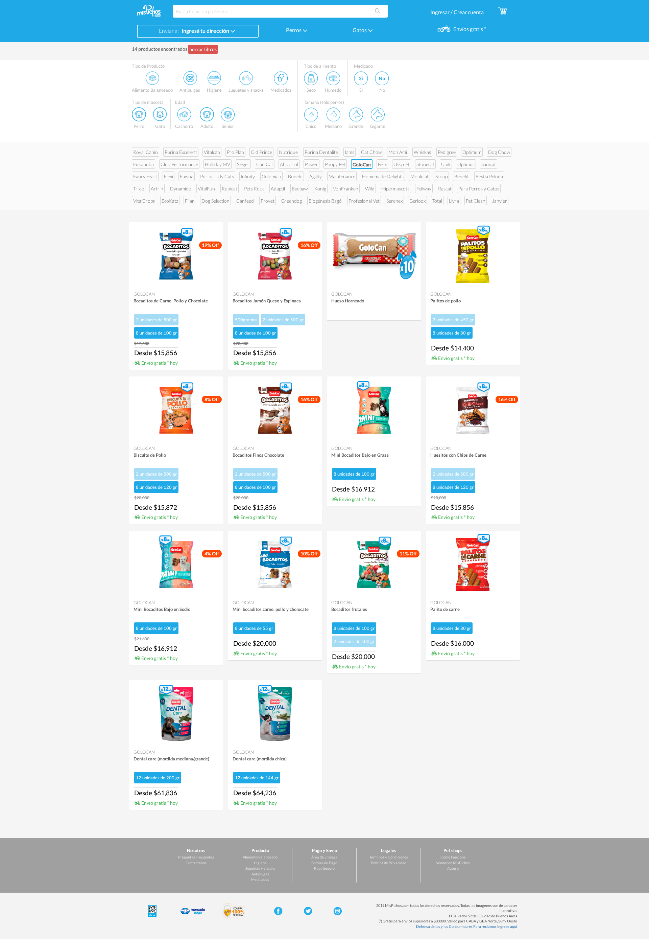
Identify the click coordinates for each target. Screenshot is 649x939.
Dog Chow (499, 152)
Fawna (186, 176)
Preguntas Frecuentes (196, 857)
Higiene (260, 863)
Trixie (138, 188)
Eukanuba (143, 164)
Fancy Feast (145, 176)
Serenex (394, 201)
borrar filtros (203, 49)
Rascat (445, 188)
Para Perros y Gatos (478, 188)
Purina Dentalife (321, 152)
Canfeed (245, 201)
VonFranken (345, 188)
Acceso (453, 868)
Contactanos (196, 863)
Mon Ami (397, 152)
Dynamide (180, 188)
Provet (267, 201)
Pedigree (447, 152)
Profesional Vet (364, 201)
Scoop (441, 176)
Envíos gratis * (469, 29)
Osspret (401, 164)
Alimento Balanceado (260, 857)
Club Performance (179, 164)
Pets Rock (254, 188)
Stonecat (425, 164)
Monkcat (419, 176)
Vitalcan (212, 152)
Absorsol (289, 164)
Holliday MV (217, 164)
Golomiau (271, 176)
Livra (454, 201)
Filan (190, 201)
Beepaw (300, 188)
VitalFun (206, 188)
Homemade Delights (383, 176)
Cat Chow (371, 152)
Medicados (260, 879)
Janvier (499, 201)
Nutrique (288, 152)
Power (311, 164)
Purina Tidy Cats (217, 176)
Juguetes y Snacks (260, 868)
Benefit (461, 176)
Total (437, 201)
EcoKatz (170, 201)
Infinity (248, 176)
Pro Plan (235, 152)
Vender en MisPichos (453, 863)
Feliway (423, 188)
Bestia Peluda (489, 176)
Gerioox (417, 201)
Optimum (471, 152)
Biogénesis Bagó (325, 201)
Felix (382, 164)
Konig (320, 188)
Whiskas (422, 152)
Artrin (157, 188)
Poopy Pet (335, 164)
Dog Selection (215, 201)
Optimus (466, 164)
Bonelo (295, 176)
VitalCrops (144, 201)
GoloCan (362, 164)
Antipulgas (260, 874)
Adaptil (278, 188)
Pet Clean (475, 201)
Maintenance (342, 176)
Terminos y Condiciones (388, 857)
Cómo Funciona (453, 857)
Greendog (291, 201)
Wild (370, 188)
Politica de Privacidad (388, 863)
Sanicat (488, 164)
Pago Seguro (324, 868)
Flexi (168, 176)
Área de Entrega (324, 857)
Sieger (243, 164)
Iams (349, 152)
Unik (446, 164)
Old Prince (261, 152)
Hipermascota (395, 188)
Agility (315, 176)
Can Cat (264, 164)
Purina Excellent (181, 152)
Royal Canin (145, 152)
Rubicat (229, 188)
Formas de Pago (324, 863)
